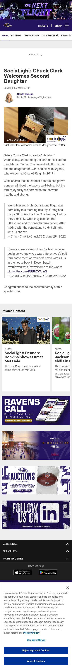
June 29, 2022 (56, 236)
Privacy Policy (31, 632)
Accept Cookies (36, 660)
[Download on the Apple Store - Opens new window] (23, 573)
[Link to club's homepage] (7, 24)
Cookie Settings (36, 639)
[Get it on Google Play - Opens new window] (48, 574)
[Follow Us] (36, 515)
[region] (36, 625)
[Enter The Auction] (36, 480)
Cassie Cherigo (25, 94)
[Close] (68, 588)
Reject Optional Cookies (36, 650)
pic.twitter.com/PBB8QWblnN (27, 271)
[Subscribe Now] (36, 410)
